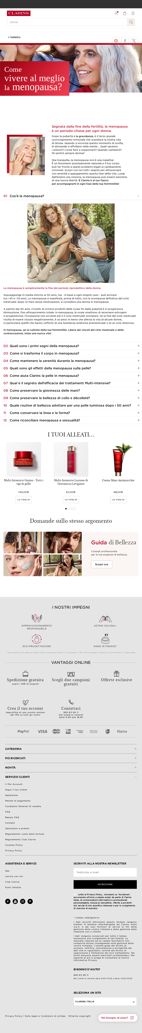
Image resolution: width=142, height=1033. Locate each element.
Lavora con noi (14, 876)
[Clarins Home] (18, 13)
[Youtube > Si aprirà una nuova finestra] (15, 903)
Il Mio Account (14, 784)
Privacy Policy (13, 850)
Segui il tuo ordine (16, 789)
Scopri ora (101, 564)
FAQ (7, 812)
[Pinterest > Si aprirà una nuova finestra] (30, 903)
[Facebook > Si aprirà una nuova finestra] (7, 903)
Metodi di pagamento (18, 801)
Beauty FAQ (12, 817)
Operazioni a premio (17, 828)
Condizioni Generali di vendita (23, 806)
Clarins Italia (84, 1001)
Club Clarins (12, 882)
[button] (117, 1018)
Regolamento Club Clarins (20, 839)
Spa (7, 871)
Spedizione (11, 795)
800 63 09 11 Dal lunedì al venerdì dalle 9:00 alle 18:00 (71, 711)
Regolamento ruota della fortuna (24, 834)
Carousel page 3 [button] (72, 509)
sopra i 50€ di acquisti (25, 681)
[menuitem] (116, 13)
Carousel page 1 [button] (66, 509)
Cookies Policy (14, 845)
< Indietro (14, 37)
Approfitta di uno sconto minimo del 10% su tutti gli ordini (25, 710)
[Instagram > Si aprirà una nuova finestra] (22, 903)
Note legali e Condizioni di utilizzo (45, 1016)
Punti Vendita (13, 887)
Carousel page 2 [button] (69, 509)
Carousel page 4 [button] (75, 509)
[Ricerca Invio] (131, 22)
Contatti (10, 823)
